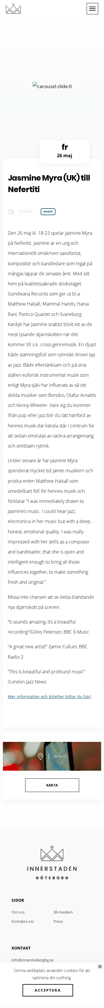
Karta (52, 785)
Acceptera (48, 990)
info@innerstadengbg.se (32, 959)
